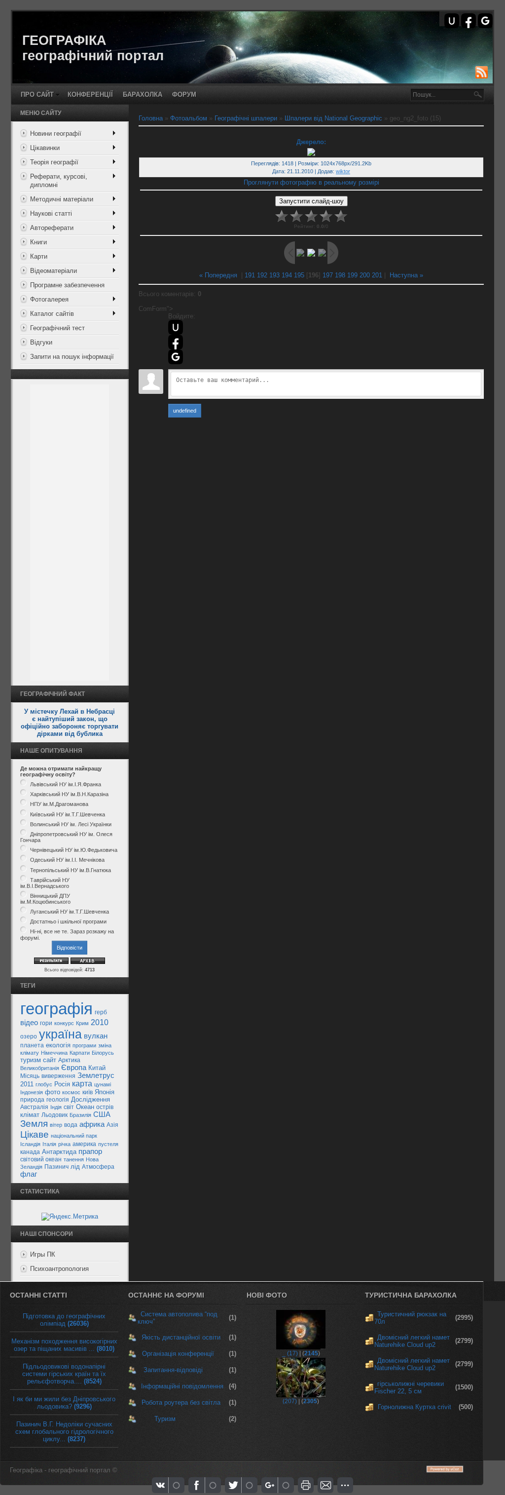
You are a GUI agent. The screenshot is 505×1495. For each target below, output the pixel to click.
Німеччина (54, 1053)
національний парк (74, 1136)
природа (32, 1099)
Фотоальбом (188, 118)
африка (92, 1124)
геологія (57, 1099)
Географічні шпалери (246, 118)
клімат (29, 1114)
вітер (56, 1125)
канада (30, 1152)
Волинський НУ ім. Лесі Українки (70, 824)
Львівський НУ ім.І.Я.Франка (65, 784)
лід (75, 1166)
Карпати (80, 1053)
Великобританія (39, 1068)
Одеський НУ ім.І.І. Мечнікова (67, 860)
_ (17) (290, 1353)
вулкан (96, 1036)
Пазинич (56, 1166)
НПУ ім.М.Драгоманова (59, 804)
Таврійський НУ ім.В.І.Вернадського (45, 883)
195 (299, 275)
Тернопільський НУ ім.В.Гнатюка (70, 870)
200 (365, 275)
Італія (49, 1144)
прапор (90, 1151)
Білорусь (103, 1053)
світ (69, 1107)
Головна (151, 118)
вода (70, 1124)
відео (29, 1023)
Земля (34, 1123)
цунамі (102, 1084)
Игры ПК (42, 1254)
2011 (27, 1084)
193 (274, 275)
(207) (290, 1401)
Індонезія (31, 1092)
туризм (30, 1060)
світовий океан (41, 1159)
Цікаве (34, 1134)
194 (287, 275)
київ (87, 1092)
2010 (99, 1022)
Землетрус (95, 1075)
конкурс (64, 1023)
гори (46, 1023)
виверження (58, 1076)
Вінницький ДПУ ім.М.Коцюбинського (45, 899)
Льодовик (54, 1115)
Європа (73, 1068)
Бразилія (80, 1115)
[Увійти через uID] (451, 20)
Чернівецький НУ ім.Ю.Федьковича (73, 850)
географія (56, 1008)
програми (84, 1045)
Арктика (69, 1060)
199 (352, 275)
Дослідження (90, 1099)
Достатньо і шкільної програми (68, 921)
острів (104, 1107)
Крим (82, 1023)
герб (101, 1012)
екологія (58, 1045)
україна (60, 1034)
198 (340, 275)
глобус (44, 1084)
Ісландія (30, 1144)
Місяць (29, 1076)
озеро (28, 1036)
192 (262, 275)
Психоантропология (59, 1268)
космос (71, 1092)
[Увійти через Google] (485, 20)
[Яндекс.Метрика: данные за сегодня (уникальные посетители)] (69, 1217)
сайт (49, 1060)
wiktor (343, 171)
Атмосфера (98, 1166)
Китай (97, 1068)
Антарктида (59, 1151)
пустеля (108, 1144)
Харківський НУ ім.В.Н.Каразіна (69, 794)
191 (250, 275)
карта (82, 1083)
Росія (62, 1084)
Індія (56, 1107)
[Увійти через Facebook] (468, 20)
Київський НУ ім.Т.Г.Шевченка (67, 814)
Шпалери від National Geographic (333, 118)
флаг (28, 1174)
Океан (85, 1107)
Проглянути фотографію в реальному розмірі (311, 182)
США (101, 1114)
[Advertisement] (69, 532)
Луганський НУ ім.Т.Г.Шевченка (69, 912)
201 (377, 275)
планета (32, 1045)
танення (74, 1159)
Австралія (34, 1107)
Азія (112, 1124)
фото (52, 1092)
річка (64, 1144)
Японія (104, 1092)
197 (328, 275)
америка (84, 1144)
